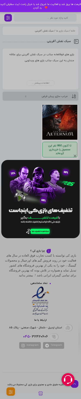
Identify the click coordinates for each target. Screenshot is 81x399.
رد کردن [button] (37, 7)
